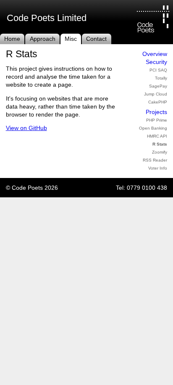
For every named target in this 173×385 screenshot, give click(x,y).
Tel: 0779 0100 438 (141, 188)
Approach (42, 39)
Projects (156, 112)
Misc (71, 39)
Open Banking (153, 128)
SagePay (158, 86)
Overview (154, 54)
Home (12, 39)
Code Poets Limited (46, 18)
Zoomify (159, 152)
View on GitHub (26, 128)
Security (156, 62)
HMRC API (157, 136)
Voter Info (157, 168)
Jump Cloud (155, 94)
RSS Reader (155, 160)
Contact (96, 39)
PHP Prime (156, 120)
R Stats (159, 144)
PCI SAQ (158, 70)
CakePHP (157, 102)
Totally (161, 78)
